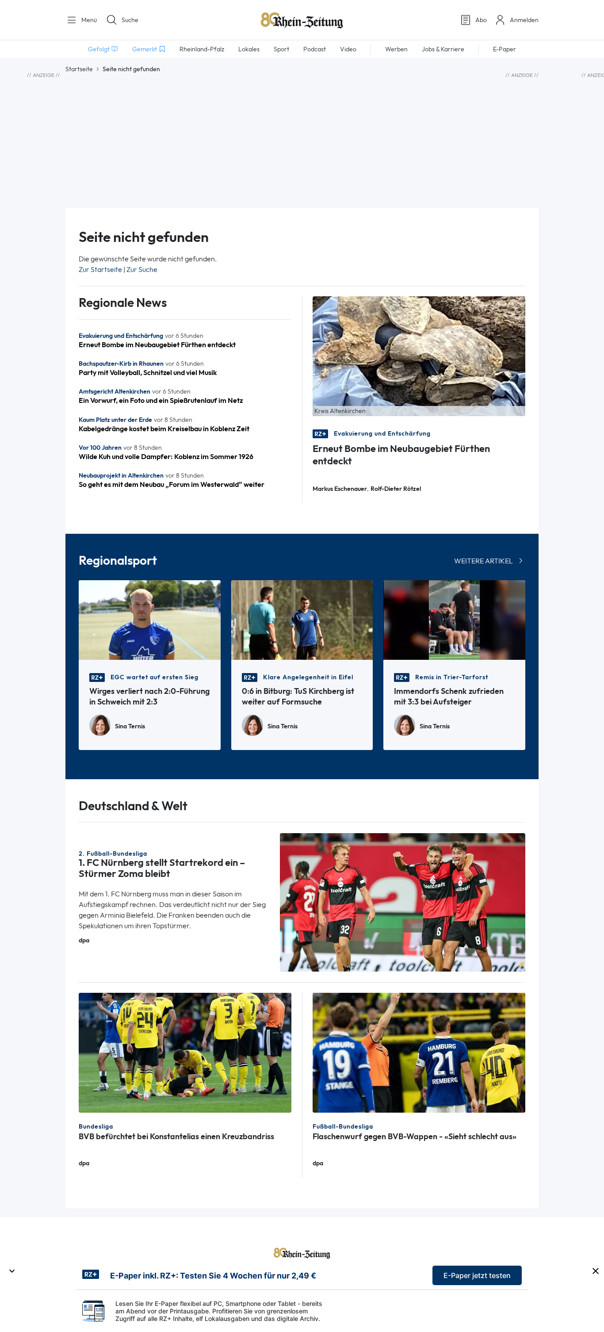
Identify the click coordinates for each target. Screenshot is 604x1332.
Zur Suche (141, 269)
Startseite (79, 69)
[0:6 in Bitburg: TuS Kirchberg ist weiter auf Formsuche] (302, 619)
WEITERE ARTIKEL (483, 561)
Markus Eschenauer (340, 489)
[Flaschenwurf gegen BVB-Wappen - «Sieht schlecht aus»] (419, 1051)
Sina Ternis (130, 726)
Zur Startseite (100, 269)
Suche (130, 20)
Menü (88, 20)
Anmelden (524, 20)
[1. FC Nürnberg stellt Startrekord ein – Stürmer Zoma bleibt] (403, 901)
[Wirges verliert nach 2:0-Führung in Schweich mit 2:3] (150, 619)
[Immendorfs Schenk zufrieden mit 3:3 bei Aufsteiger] (454, 619)
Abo (481, 20)
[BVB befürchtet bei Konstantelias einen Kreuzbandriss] (185, 1051)
